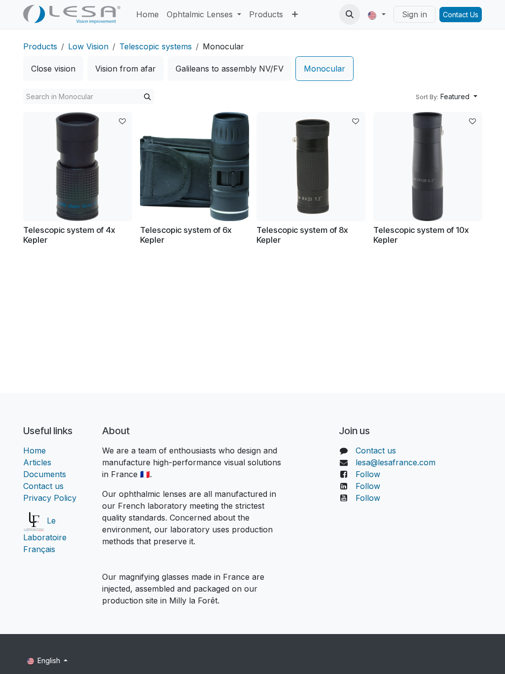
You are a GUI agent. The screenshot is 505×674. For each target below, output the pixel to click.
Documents (44, 474)
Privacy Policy (49, 498)
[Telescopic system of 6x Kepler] (194, 166)
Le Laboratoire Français (45, 535)
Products (40, 46)
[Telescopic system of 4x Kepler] (77, 166)
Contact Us (460, 14)
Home (34, 450)
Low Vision (88, 46)
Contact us (43, 486)
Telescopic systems (155, 46)
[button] (349, 14)
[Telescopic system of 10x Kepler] (427, 166)
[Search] (147, 96)
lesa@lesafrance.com (395, 462)
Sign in (414, 14)
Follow (368, 474)
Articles (37, 462)
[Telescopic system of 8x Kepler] (310, 166)
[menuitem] (147, 14)
